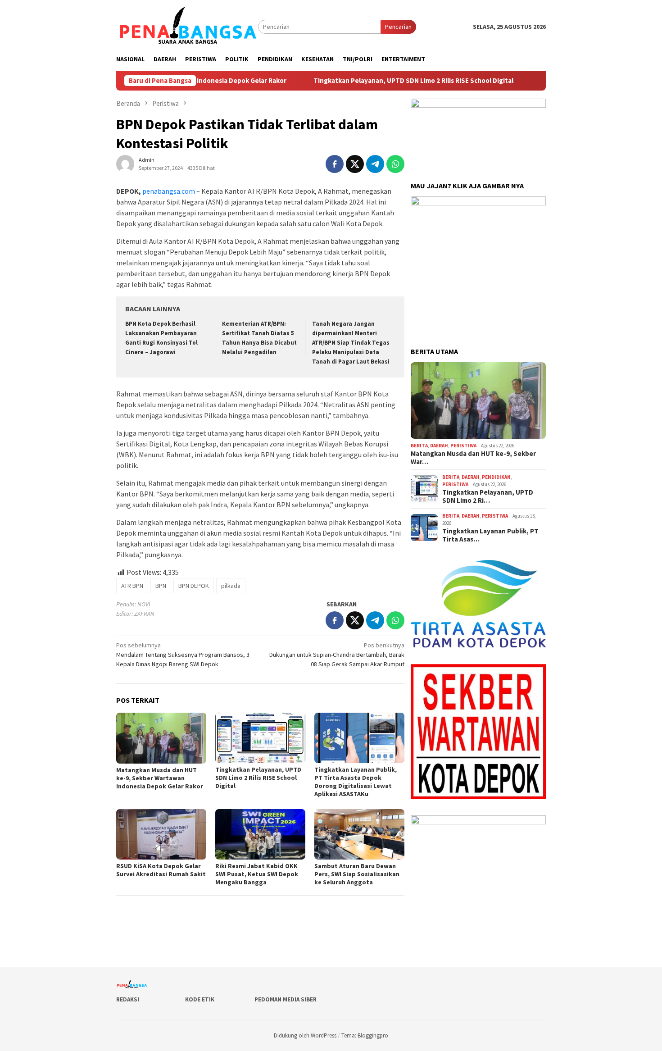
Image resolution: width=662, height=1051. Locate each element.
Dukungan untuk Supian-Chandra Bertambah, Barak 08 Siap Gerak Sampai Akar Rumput (336, 654)
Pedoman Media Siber (285, 999)
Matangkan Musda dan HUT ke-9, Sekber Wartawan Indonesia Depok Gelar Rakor (159, 778)
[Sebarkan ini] (335, 164)
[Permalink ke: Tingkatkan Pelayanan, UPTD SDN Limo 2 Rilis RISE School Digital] (260, 738)
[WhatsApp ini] (395, 164)
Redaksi (127, 999)
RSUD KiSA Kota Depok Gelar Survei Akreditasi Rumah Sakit (161, 870)
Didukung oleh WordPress (305, 1035)
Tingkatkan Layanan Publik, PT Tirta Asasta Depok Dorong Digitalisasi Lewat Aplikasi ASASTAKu (355, 781)
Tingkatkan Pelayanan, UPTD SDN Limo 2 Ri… (487, 496)
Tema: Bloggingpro (364, 1035)
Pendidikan (496, 477)
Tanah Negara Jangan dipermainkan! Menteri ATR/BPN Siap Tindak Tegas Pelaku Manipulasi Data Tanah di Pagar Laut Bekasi (351, 342)
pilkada (230, 586)
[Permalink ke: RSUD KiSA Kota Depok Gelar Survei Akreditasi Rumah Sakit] (161, 834)
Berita (419, 445)
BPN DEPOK (193, 586)
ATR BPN (132, 586)
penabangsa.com (168, 191)
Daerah (439, 445)
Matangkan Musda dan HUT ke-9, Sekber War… (473, 458)
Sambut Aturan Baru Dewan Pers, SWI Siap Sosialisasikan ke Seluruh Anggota (356, 874)
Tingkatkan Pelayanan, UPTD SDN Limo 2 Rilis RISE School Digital (393, 81)
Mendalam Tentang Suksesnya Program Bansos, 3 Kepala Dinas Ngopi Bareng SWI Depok (182, 654)
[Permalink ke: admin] (125, 163)
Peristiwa (463, 445)
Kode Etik (199, 999)
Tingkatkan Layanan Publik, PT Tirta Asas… (490, 535)
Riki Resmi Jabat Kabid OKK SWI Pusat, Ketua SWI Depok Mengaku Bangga (256, 874)
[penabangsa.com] (187, 26)
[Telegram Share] (375, 164)
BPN (160, 586)
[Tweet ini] (355, 164)
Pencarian (398, 27)
